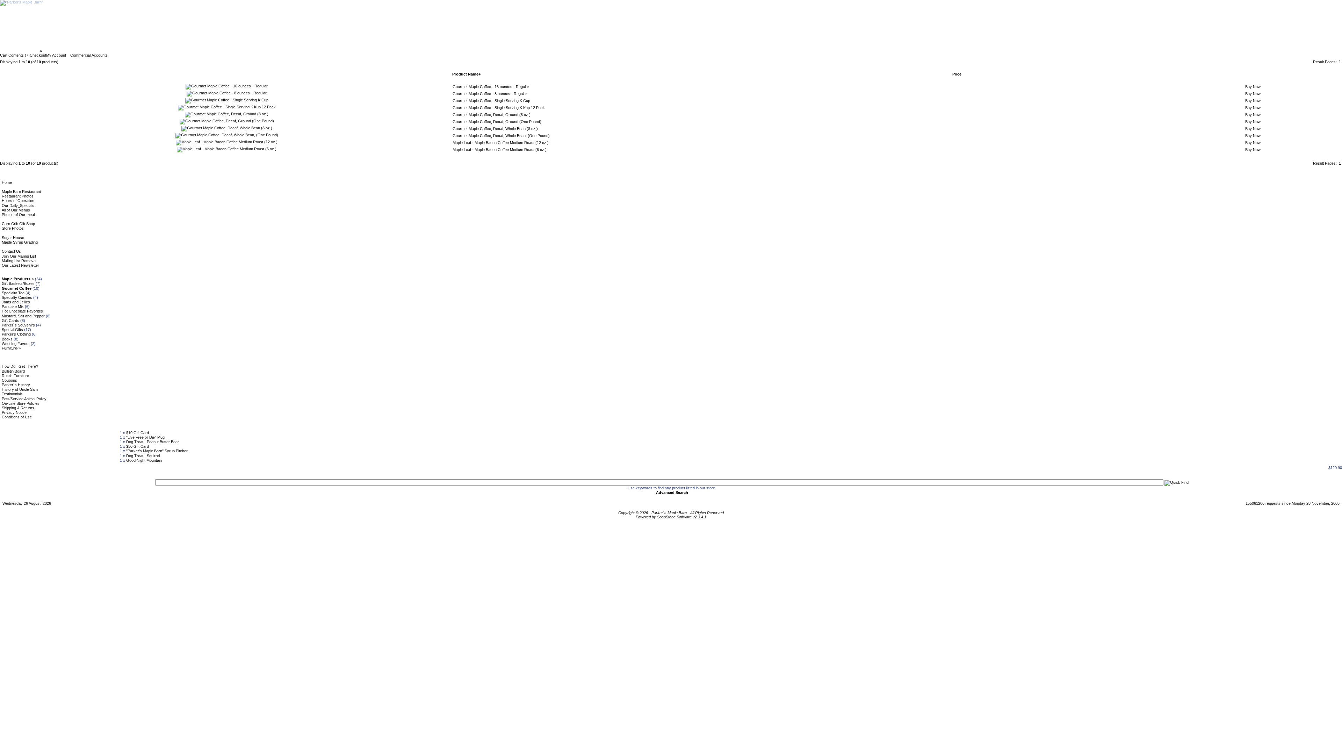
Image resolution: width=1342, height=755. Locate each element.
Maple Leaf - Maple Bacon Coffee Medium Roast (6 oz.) (500, 150)
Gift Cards (10, 320)
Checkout (38, 55)
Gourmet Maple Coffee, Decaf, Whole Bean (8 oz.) (495, 129)
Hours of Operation (18, 201)
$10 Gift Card (137, 433)
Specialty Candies (17, 297)
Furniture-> (11, 348)
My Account (56, 55)
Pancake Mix (13, 306)
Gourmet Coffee (58, 51)
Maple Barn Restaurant (21, 191)
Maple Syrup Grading (20, 242)
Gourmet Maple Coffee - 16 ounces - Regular (491, 87)
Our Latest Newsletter (20, 265)
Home (7, 182)
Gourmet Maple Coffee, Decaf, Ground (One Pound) (497, 122)
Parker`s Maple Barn (20, 51)
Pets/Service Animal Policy (24, 399)
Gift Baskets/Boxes (18, 283)
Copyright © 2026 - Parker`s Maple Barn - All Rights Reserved (671, 513)
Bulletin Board (13, 371)
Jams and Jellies (16, 302)
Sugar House (13, 238)
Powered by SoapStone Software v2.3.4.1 (671, 517)
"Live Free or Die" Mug (145, 437)
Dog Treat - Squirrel (143, 456)
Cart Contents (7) (15, 55)
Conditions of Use (17, 417)
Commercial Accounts (89, 55)
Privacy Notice (14, 412)
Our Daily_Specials (18, 205)
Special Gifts (12, 330)
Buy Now (1253, 87)
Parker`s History (16, 385)
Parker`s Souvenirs (18, 325)
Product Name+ (466, 74)
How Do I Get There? (20, 366)
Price (956, 74)
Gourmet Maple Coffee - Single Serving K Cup (491, 101)
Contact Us (11, 251)
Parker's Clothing (16, 334)
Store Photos (13, 228)
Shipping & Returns (18, 408)
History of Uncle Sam (20, 389)
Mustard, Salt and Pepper (23, 316)
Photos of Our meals (19, 215)
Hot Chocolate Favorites (22, 311)
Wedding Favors (16, 343)
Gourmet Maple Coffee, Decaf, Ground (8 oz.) (492, 115)
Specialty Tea (13, 293)
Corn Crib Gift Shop (18, 224)
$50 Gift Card (137, 446)
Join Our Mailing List (19, 256)
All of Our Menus (16, 210)
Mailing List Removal (19, 261)
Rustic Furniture (15, 376)
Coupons (9, 380)
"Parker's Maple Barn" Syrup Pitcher (157, 451)
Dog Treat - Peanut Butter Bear (152, 442)
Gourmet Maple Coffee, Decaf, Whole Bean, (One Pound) (501, 136)
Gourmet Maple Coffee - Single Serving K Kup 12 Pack (499, 108)
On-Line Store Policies (20, 403)
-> (18, 279)
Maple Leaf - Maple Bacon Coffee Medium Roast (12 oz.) (501, 143)
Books (7, 339)
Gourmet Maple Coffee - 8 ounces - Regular (490, 94)
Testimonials (12, 394)
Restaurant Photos (18, 196)
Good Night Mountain (144, 460)
